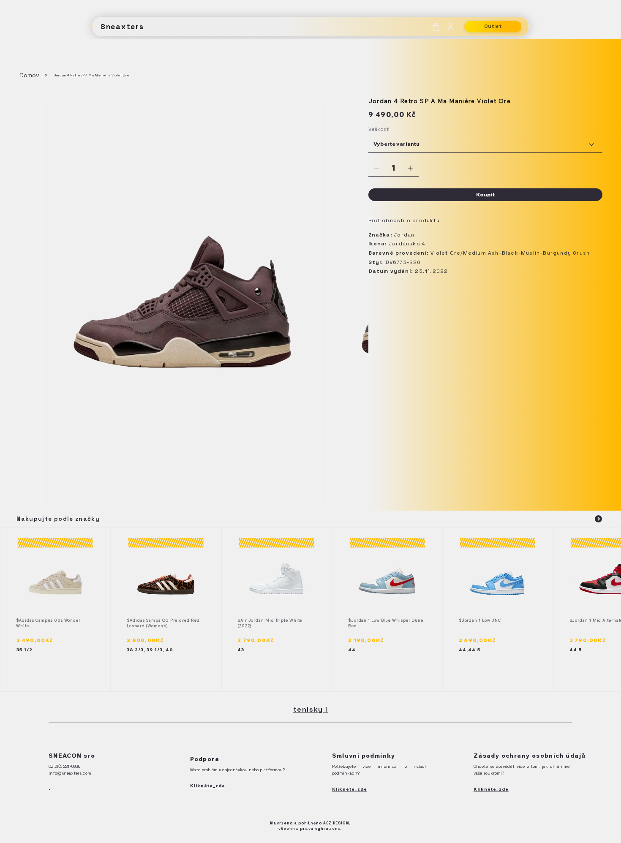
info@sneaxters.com (70, 773)
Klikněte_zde (207, 786)
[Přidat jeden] (410, 168)
